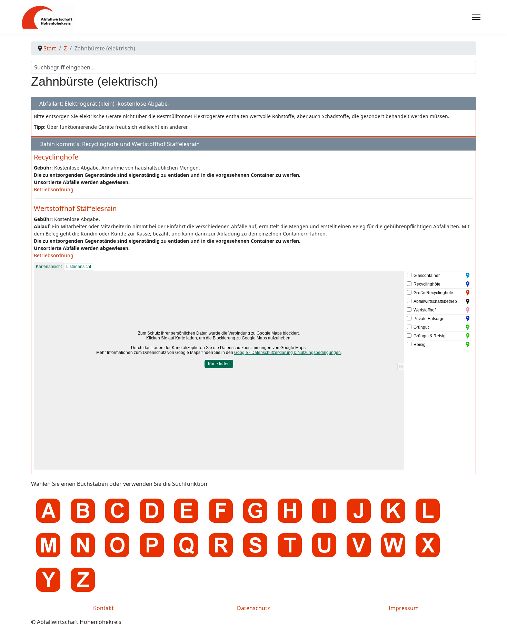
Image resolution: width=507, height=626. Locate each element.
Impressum (404, 608)
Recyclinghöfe (56, 157)
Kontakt (103, 608)
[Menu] (476, 17)
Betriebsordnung (53, 189)
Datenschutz (253, 608)
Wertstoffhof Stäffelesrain (75, 208)
